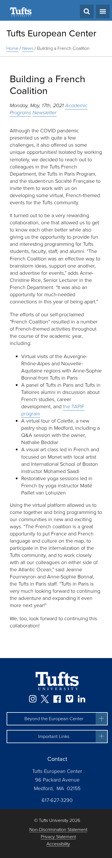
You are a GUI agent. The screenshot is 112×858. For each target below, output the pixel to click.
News (27, 48)
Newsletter (44, 112)
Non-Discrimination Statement (58, 829)
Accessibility (58, 844)
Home (12, 48)
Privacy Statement (58, 837)
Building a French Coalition (63, 48)
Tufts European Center (51, 33)
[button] (57, 718)
